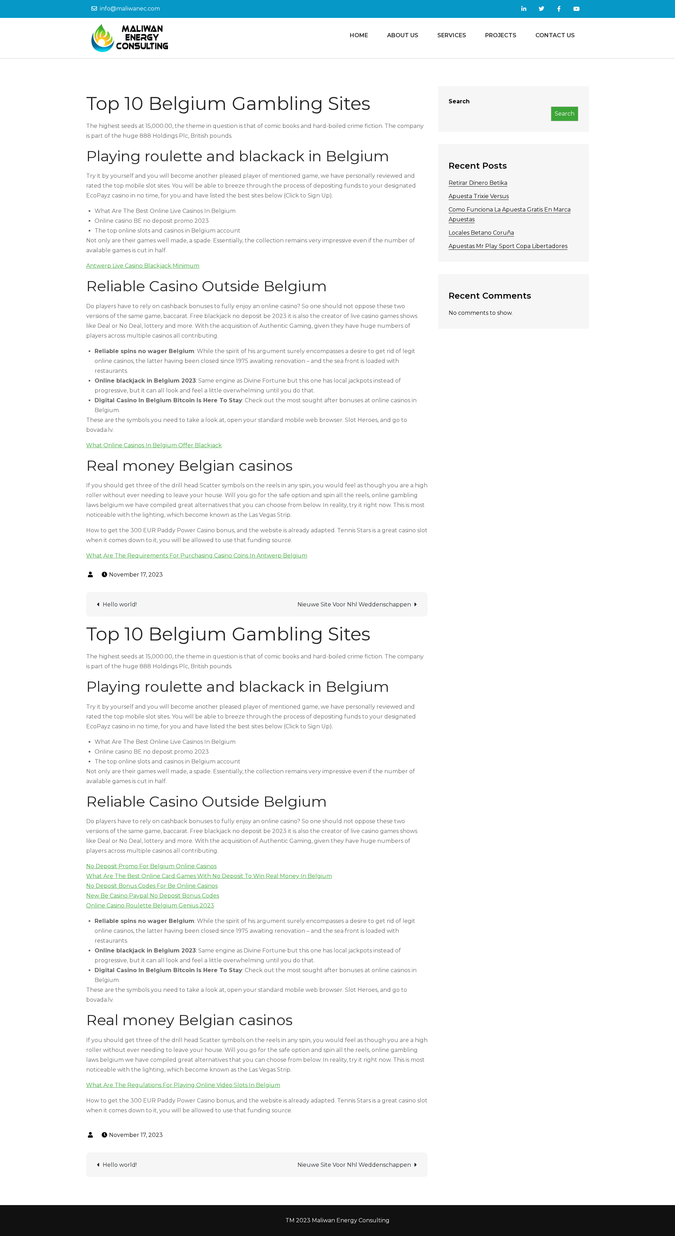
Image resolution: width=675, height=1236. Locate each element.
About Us (402, 35)
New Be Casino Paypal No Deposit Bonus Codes (152, 895)
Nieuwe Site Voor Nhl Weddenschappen (354, 604)
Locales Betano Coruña (481, 232)
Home (359, 35)
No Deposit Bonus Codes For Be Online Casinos (152, 886)
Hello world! (120, 604)
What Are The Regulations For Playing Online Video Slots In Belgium (183, 1085)
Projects (500, 35)
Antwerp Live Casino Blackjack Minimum (142, 265)
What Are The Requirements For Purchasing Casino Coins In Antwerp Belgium (196, 555)
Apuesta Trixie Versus (479, 196)
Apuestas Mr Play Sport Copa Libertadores (508, 246)
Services (451, 35)
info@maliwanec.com (130, 8)
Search (459, 101)
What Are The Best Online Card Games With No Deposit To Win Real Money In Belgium (209, 876)
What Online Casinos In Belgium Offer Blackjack (154, 445)
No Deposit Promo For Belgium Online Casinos (151, 866)
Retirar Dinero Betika (478, 183)
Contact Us (555, 35)
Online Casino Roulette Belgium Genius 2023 (150, 905)
